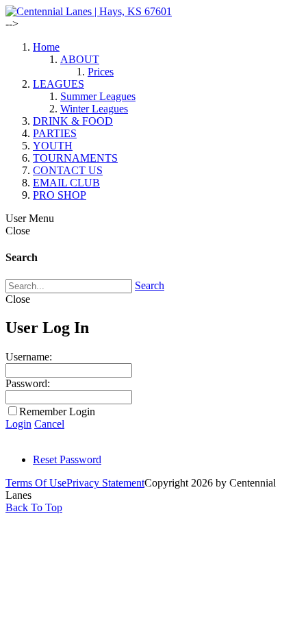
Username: (28, 356)
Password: (27, 383)
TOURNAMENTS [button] (75, 158)
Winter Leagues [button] (94, 108)
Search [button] (149, 285)
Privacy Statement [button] (105, 483)
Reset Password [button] (67, 459)
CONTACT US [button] (68, 170)
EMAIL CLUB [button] (66, 182)
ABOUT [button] (79, 59)
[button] (88, 11)
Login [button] (18, 424)
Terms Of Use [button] (35, 483)
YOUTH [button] (53, 145)
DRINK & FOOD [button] (73, 121)
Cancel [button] (49, 424)
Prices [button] (101, 71)
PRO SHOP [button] (59, 195)
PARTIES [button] (55, 133)
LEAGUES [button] (58, 84)
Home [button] (46, 47)
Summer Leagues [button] (98, 96)
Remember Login (57, 411)
